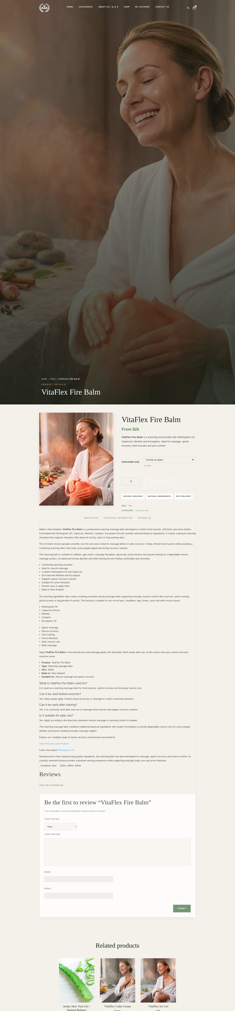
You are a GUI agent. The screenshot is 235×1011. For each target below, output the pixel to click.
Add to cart (159, 481)
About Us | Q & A (108, 7)
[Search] (188, 7)
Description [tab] (91, 518)
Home (70, 7)
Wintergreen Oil (66, 750)
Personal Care (142, 510)
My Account (142, 7)
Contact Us (162, 7)
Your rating (52, 819)
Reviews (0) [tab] (144, 518)
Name (48, 872)
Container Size (130, 462)
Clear (147, 466)
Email (48, 889)
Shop (127, 7)
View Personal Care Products (54, 743)
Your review (53, 834)
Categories (86, 7)
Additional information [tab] (118, 518)
